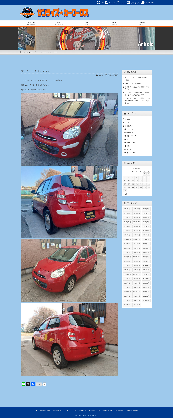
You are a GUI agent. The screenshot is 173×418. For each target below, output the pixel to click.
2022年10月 (136, 274)
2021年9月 (146, 291)
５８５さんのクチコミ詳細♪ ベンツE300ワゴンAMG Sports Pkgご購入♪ (137, 100)
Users (114, 23)
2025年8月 (127, 226)
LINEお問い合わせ (132, 410)
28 (141, 187)
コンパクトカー (132, 136)
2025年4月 (137, 230)
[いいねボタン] (39, 384)
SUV (128, 146)
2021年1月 (137, 305)
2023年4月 (137, 265)
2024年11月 (127, 239)
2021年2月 (127, 305)
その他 (129, 149)
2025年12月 (146, 217)
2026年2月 (127, 217)
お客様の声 (129, 126)
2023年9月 (146, 257)
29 (145, 187)
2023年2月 (127, 270)
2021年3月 (146, 300)
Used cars (31, 23)
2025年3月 (146, 230)
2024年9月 (146, 239)
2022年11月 (127, 274)
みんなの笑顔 (56, 410)
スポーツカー (131, 143)
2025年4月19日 (113, 75)
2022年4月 (137, 283)
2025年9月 (146, 222)
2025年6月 (146, 226)
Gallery (59, 23)
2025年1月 (137, 235)
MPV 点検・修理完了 (133, 83)
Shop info (142, 23)
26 (133, 187)
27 (137, 187)
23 (149, 184)
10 (125, 181)
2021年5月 (127, 300)
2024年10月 (136, 239)
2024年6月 (146, 243)
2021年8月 (127, 296)
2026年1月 (137, 217)
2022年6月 (146, 278)
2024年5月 (127, 248)
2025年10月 (136, 222)
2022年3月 (146, 283)
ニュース (66, 410)
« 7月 (125, 194)
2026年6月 (146, 209)
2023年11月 (127, 257)
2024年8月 (127, 243)
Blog (86, 23)
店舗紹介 (92, 410)
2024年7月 (137, 243)
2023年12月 (146, 252)
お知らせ (128, 119)
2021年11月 (127, 291)
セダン (129, 139)
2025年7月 (137, 226)
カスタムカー (131, 153)
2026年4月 (137, 213)
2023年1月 (137, 270)
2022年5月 (127, 283)
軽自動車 (130, 133)
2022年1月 (137, 287)
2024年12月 (146, 235)
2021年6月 (146, 296)
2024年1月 (137, 252)
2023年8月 (127, 261)
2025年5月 (127, 230)
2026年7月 (137, 209)
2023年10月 (136, 257)
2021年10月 (136, 291)
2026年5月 (127, 213)
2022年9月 (146, 274)
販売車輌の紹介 (45, 410)
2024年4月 (137, 248)
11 (129, 181)
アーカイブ (28, 52)
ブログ (36, 52)
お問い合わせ (119, 410)
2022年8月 (127, 278)
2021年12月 (146, 287)
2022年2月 (127, 287)
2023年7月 (137, 261)
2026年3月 (146, 213)
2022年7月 (137, 278)
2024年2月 (127, 252)
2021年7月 (137, 296)
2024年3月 (146, 248)
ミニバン (130, 129)
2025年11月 (127, 222)
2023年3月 (146, 265)
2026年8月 (127, 209)
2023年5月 (127, 265)
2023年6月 (146, 261)
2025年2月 (127, 235)
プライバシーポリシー (105, 410)
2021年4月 (137, 300)
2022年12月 (146, 270)
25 (129, 187)
